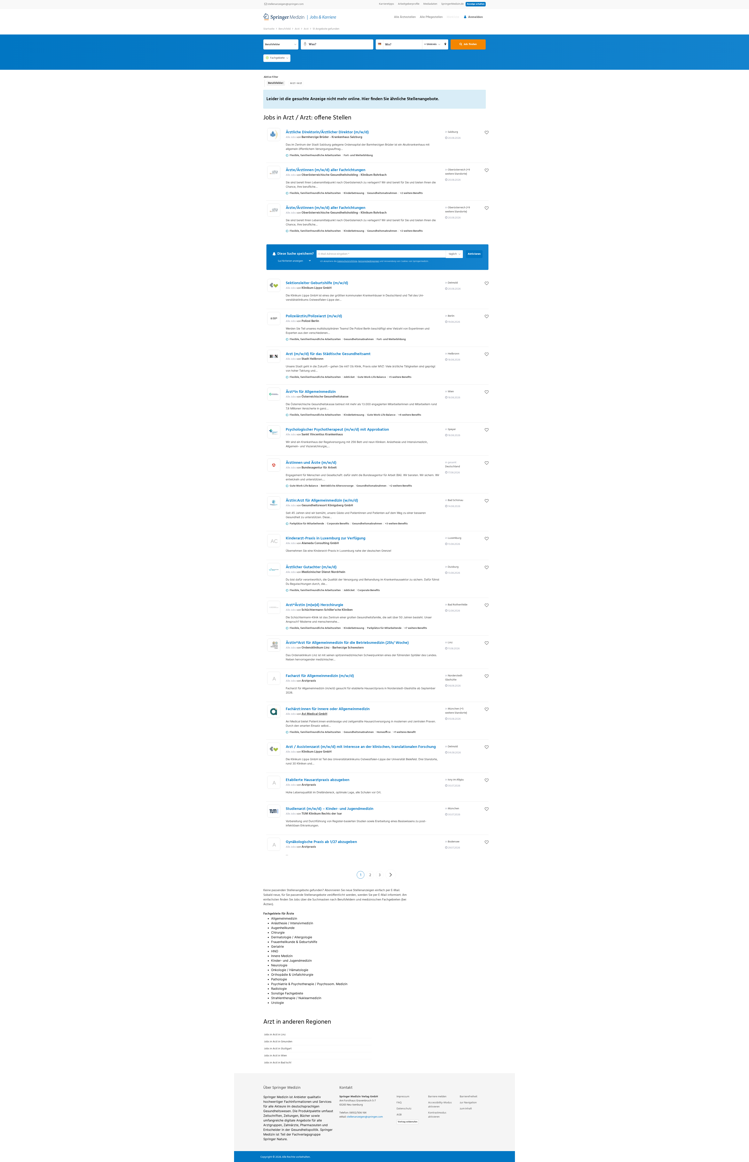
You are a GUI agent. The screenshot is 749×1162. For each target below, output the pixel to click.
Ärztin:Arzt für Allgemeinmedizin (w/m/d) (322, 501)
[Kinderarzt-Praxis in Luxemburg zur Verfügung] (273, 542)
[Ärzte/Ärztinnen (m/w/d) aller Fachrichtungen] (273, 172)
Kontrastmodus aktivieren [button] (437, 1115)
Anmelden (475, 17)
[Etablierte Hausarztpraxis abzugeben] (273, 783)
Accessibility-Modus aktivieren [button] (440, 1105)
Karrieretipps (386, 4)
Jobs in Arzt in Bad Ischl (277, 1063)
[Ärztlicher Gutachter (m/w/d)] (273, 569)
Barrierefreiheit (468, 1097)
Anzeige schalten (476, 4)
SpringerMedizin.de (452, 4)
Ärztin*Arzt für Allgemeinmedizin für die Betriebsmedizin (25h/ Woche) (347, 643)
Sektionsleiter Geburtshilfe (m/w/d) (317, 283)
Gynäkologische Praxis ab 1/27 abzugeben (321, 842)
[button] (445, 44)
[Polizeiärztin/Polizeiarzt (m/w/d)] (273, 318)
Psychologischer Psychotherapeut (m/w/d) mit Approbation (337, 430)
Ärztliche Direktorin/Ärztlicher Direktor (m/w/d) (327, 132)
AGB (399, 1115)
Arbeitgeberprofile (408, 4)
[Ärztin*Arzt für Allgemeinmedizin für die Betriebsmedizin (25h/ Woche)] (273, 645)
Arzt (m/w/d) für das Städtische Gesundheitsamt (328, 354)
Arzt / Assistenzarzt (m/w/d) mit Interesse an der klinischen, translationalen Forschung (361, 747)
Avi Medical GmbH (314, 714)
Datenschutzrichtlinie (347, 261)
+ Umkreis (430, 44)
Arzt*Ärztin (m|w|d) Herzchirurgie (314, 605)
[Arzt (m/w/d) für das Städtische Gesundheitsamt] (273, 356)
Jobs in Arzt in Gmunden (278, 1042)
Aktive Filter (271, 77)
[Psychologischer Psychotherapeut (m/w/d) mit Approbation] (273, 432)
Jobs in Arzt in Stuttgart (278, 1049)
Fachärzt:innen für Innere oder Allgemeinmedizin (328, 709)
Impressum (403, 1097)
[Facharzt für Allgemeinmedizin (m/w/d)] (273, 679)
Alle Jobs (291, 137)
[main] (374, 549)
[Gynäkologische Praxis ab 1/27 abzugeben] (273, 845)
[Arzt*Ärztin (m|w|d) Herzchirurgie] (273, 607)
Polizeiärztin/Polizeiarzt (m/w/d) (314, 316)
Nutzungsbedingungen (368, 261)
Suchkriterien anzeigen (290, 261)
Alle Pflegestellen (431, 17)
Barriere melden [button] (437, 1097)
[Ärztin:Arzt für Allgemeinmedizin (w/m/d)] (273, 503)
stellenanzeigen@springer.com (285, 4)
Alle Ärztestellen (405, 17)
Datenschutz (404, 1109)
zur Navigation (468, 1103)
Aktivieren (474, 254)
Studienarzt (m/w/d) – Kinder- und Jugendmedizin (329, 809)
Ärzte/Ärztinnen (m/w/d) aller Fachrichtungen (325, 170)
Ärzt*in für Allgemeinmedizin (311, 392)
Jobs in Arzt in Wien (275, 1056)
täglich (452, 254)
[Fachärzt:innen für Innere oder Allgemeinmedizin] (273, 711)
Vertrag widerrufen (407, 1122)
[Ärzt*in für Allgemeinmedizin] (273, 394)
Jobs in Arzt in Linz (275, 1035)
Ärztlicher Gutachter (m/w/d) (311, 567)
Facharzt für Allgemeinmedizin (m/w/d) (320, 676)
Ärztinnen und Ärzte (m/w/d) (311, 463)
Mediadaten (430, 4)
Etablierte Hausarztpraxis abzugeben (317, 780)
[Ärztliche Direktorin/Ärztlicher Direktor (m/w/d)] (273, 134)
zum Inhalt (466, 1109)
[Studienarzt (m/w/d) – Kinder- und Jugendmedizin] (273, 811)
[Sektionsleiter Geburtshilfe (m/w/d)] (273, 285)
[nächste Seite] (390, 875)
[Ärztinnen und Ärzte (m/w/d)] (273, 465)
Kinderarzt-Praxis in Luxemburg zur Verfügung (325, 538)
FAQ (399, 1103)
